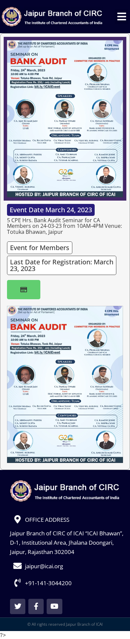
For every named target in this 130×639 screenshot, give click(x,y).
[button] (121, 16)
